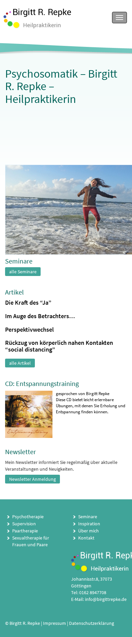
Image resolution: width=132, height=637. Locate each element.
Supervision (24, 524)
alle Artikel (20, 363)
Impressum (54, 623)
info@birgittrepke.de (106, 599)
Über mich (88, 531)
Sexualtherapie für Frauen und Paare (30, 541)
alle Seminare (23, 272)
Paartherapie (25, 531)
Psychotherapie (28, 517)
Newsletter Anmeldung (32, 479)
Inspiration (89, 524)
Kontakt (86, 538)
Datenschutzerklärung (91, 623)
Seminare (87, 517)
